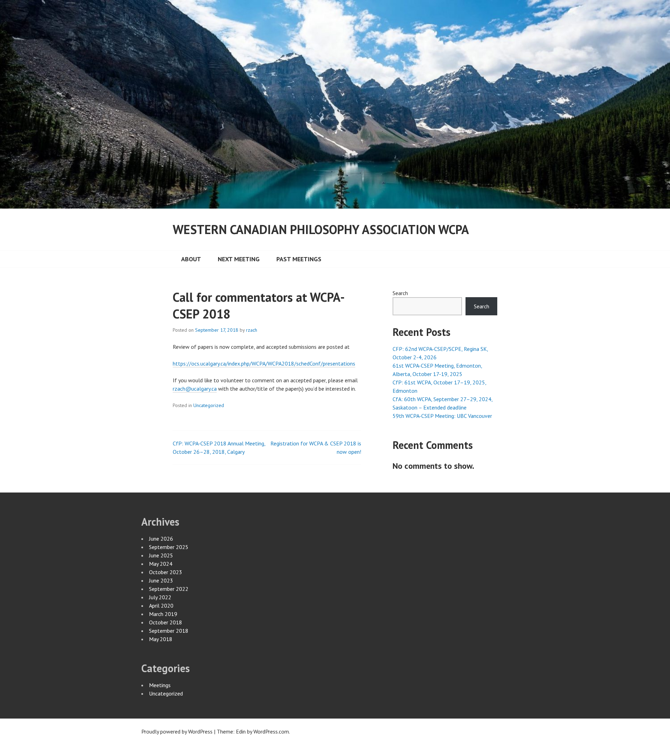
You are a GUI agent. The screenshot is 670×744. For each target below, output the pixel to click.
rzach (251, 330)
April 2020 (161, 605)
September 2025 (168, 546)
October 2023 (165, 572)
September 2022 (168, 588)
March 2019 (163, 613)
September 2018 (168, 630)
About (191, 259)
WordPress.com (271, 731)
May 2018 (160, 639)
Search (400, 293)
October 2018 (165, 622)
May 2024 (160, 563)
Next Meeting (239, 259)
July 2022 (160, 597)
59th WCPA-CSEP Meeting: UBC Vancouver (442, 415)
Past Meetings (298, 259)
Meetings (160, 685)
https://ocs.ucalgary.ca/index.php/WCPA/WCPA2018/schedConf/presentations (264, 363)
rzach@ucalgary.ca (195, 388)
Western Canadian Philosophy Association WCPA (321, 229)
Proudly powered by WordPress (177, 731)
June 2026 (161, 538)
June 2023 (161, 580)
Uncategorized (208, 405)
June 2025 (161, 555)
